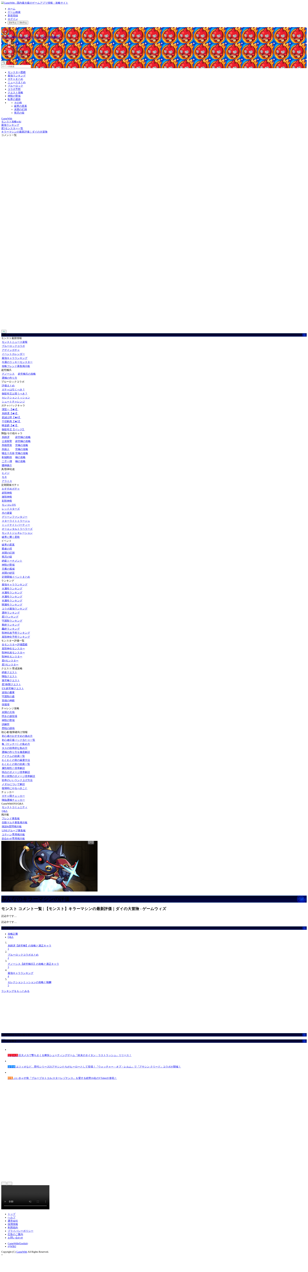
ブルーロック (15, 85)
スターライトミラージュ (16, 521)
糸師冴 (5, 437)
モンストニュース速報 (14, 342)
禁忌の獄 (19, 112)
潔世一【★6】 (10, 409)
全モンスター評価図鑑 (14, 644)
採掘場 (5, 704)
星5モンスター (10, 664)
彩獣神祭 (7, 500)
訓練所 (5, 724)
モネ (4, 477)
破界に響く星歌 (11, 537)
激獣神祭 (7, 496)
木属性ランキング (12, 596)
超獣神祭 (7, 492)
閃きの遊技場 (9, 716)
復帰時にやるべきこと (14, 788)
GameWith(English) (18, 1243)
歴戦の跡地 (8, 728)
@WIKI (12, 1246)
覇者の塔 (7, 548)
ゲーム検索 (14, 12)
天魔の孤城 (8, 568)
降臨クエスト (9, 676)
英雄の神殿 (8, 700)
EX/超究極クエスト (13, 688)
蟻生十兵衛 (8, 453)
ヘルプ (11, 1217)
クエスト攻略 (15, 92)
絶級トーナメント (12, 560)
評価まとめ (8, 385)
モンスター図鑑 (17, 72)
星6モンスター (10, 660)
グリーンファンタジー (14, 517)
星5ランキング (10, 616)
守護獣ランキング (12, 620)
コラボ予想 (14, 89)
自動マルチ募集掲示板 (14, 822)
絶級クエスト (9, 672)
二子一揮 (7, 461)
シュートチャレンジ (13, 401)
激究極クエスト (11, 680)
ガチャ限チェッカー (13, 796)
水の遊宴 (7, 513)
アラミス (7, 481)
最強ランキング (17, 75)
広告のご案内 (15, 1234)
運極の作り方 (9, 377)
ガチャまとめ (15, 79)
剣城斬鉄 (7, 457)
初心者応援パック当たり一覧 (18, 740)
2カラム (12, 22)
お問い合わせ (15, 1237)
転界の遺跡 (14, 99)
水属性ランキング (12, 592)
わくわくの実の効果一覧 (16, 764)
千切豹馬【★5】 (11, 421)
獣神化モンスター (12, 656)
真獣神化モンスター (13, 648)
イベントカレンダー (13, 354)
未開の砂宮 (8, 572)
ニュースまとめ (17, 82)
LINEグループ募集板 (14, 830)
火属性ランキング (12, 588)
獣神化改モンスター (13, 652)
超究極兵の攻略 (27, 373)
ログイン (13, 19)
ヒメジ (5, 473)
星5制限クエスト (11, 684)
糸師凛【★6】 (10, 413)
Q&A (5, 811)
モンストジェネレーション (17, 533)
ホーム (11, 8)
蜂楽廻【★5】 (10, 425)
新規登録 (13, 15)
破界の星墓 (20, 106)
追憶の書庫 (8, 692)
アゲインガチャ (11, 350)
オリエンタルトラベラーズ (17, 529)
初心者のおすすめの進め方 (17, 736)
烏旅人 (5, 449)
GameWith (21, 1251)
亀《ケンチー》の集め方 (16, 744)
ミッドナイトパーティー (16, 525)
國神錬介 (7, 465)
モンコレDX (9, 504)
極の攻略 (20, 457)
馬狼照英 (7, 445)
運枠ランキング (11, 612)
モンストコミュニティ (14, 807)
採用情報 (13, 1224)
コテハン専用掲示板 (13, 834)
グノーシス (8, 373)
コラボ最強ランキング (14, 608)
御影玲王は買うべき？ (14, 393)
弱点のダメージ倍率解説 (16, 772)
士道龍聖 (7, 441)
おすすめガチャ (11, 488)
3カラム (23, 22)
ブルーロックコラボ (13, 346)
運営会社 (13, 1220)
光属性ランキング (12, 600)
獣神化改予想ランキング (16, 632)
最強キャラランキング (14, 358)
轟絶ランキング (11, 628)
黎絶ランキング (11, 624)
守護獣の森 (8, 696)
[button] (157, 51)
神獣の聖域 (14, 96)
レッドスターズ (11, 508)
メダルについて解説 (13, 784)
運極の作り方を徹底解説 (16, 752)
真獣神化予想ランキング (16, 636)
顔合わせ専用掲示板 (13, 838)
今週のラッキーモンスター (17, 362)
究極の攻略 (21, 445)
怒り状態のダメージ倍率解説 (18, 776)
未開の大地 (8, 712)
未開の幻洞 (20, 109)
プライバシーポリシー (20, 1231)
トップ (11, 1214)
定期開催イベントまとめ (16, 576)
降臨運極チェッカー (13, 800)
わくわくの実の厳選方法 (16, 760)
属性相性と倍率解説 (13, 768)
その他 (18, 102)
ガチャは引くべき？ (13, 389)
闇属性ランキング (12, 604)
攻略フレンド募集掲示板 (16, 366)
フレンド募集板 (11, 818)
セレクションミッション (16, 397)
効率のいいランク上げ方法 (17, 780)
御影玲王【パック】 (13, 429)
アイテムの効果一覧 (13, 756)
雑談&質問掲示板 (12, 826)
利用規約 (13, 1227)
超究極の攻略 (23, 437)
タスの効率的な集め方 (14, 748)
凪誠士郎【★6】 (11, 417)
